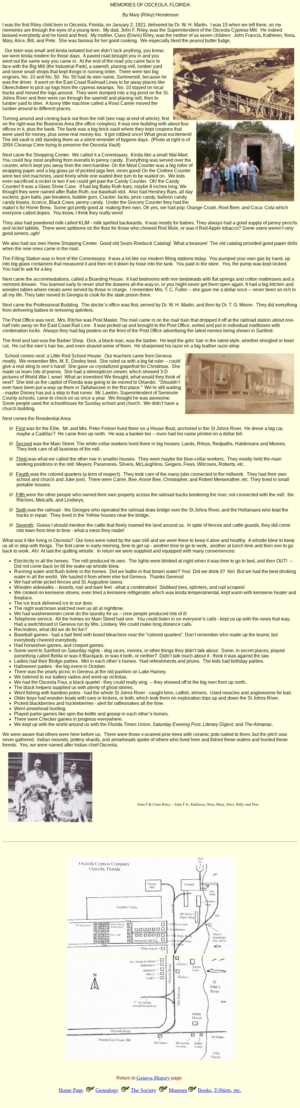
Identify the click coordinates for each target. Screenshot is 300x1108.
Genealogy (107, 1090)
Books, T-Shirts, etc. (219, 1090)
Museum (178, 1090)
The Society (143, 1090)
